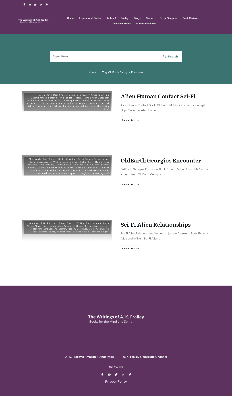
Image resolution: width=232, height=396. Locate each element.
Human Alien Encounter (96, 98)
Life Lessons (56, 100)
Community (83, 95)
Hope (78, 98)
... (159, 110)
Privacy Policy (116, 381)
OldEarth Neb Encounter (96, 170)
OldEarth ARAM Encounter (51, 103)
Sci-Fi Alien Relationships (156, 224)
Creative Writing (100, 95)
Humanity (33, 100)
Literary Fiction (72, 100)
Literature (87, 100)
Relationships (87, 106)
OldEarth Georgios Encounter (82, 103)
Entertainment (39, 98)
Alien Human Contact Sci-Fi (158, 96)
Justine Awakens (94, 226)
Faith (106, 223)
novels (31, 167)
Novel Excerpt (101, 164)
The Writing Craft (100, 173)
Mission (98, 100)
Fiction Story (55, 98)
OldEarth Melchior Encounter (63, 106)
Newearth (104, 229)
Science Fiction (60, 173)
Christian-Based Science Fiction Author (87, 159)
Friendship (69, 98)
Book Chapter (60, 95)
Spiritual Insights (79, 173)
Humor (44, 100)
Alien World (45, 95)
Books (72, 95)
